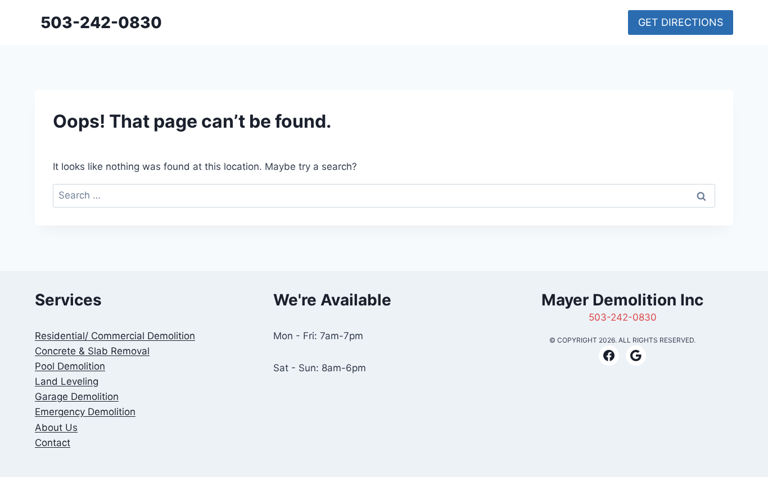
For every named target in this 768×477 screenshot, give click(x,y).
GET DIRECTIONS (680, 22)
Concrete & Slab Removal (92, 351)
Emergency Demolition (85, 411)
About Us (56, 427)
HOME (430, 22)
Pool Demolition (70, 366)
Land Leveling (66, 381)
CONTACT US (538, 22)
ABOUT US (596, 22)
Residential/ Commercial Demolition (115, 335)
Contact (52, 442)
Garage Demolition (77, 396)
